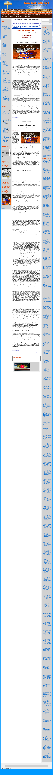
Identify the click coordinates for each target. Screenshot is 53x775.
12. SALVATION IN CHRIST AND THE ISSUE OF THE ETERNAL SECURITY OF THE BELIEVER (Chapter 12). (47, 531)
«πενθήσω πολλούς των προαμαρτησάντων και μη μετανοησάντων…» (47, 398)
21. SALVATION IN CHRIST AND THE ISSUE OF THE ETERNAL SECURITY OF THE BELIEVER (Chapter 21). (47, 480)
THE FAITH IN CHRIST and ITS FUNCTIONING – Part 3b (47, 637)
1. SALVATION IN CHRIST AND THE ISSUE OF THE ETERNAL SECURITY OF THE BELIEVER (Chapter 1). (47, 594)
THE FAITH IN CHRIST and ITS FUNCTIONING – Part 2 (47, 623)
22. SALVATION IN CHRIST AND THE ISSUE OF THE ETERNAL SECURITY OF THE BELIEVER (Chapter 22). (47, 474)
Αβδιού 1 (3, 54)
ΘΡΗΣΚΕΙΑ (4, 138)
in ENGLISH (5, 115)
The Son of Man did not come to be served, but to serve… (47, 46)
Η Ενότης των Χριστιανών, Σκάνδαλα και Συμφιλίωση (46, 359)
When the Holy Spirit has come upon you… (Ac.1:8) (47, 30)
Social (33, 14)
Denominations (45, 755)
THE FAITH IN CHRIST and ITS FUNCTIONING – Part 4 (47, 643)
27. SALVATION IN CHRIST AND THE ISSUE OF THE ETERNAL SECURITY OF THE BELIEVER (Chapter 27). (47, 446)
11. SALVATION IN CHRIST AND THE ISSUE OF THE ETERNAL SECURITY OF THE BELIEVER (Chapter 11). (47, 536)
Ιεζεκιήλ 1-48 (4, 48)
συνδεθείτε (23, 359)
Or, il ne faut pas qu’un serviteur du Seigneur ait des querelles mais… (47, 170)
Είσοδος (3, 208)
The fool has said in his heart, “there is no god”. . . (47, 68)
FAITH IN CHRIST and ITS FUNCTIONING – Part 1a (46, 610)
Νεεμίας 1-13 (4, 36)
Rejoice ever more (46, 85)
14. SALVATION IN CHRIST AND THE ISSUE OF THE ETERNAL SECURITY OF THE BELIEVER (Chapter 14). (47, 519)
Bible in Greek (41, 14)
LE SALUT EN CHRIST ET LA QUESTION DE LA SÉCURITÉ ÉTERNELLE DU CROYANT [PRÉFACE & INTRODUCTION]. (19, 24)
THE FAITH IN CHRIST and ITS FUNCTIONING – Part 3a (47, 630)
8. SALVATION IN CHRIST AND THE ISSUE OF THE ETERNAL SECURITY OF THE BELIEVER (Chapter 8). (47, 553)
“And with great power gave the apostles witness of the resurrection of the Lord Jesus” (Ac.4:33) (47, 154)
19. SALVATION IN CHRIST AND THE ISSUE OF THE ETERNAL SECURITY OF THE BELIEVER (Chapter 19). (47, 491)
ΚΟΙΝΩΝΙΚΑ (4, 139)
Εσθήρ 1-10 (4, 37)
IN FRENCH (5, 131)
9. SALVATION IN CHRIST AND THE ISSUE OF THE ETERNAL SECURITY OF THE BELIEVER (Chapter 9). (47, 548)
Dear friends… (45, 604)
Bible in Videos (47, 14)
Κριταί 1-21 (4, 29)
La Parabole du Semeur (47, 208)
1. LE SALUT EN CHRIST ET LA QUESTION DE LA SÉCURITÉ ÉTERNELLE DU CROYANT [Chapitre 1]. (34, 24)
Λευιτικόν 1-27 (4, 25)
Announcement (4, 16)
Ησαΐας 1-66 (4, 45)
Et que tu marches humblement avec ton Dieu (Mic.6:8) (46, 242)
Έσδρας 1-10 (4, 35)
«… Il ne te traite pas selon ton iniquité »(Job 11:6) (47, 280)
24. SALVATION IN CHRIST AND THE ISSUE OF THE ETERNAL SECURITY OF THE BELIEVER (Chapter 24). (47, 463)
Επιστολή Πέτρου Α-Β (6, 99)
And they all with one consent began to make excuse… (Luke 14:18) (47, 126)
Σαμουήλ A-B (4, 31)
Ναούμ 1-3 (4, 57)
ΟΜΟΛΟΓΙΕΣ (4, 140)
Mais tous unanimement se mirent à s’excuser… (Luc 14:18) (47, 179)
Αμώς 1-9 (4, 53)
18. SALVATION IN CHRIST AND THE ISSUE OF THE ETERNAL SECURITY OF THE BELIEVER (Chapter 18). (47, 497)
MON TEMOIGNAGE (46, 177)
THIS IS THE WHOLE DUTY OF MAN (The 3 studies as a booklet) (46, 33)
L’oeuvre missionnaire (46, 229)
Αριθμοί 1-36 (4, 26)
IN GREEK (5, 132)
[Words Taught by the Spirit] (26, 7)
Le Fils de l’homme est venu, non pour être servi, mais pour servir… (47, 199)
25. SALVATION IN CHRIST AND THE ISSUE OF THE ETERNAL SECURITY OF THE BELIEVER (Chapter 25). (47, 457)
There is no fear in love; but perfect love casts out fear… (47, 36)
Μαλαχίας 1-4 (4, 63)
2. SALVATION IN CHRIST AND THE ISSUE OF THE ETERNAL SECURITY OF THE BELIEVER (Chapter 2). (47, 588)
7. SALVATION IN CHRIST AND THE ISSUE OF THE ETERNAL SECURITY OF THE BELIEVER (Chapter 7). (47, 559)
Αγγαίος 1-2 (4, 61)
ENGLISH (4, 122)
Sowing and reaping (46, 83)
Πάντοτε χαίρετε (45, 323)
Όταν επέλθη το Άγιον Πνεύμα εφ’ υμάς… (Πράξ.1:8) (46, 325)
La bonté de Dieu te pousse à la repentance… (46, 223)
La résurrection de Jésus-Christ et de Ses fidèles (46, 206)
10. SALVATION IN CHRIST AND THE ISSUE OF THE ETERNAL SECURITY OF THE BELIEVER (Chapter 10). (47, 542)
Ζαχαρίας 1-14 (4, 62)
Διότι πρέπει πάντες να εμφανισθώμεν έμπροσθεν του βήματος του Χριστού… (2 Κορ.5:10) (47, 374)
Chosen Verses (10, 17)
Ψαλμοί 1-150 (4, 39)
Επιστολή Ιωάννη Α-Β (5, 100)
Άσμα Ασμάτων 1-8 (5, 43)
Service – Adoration (46, 162)
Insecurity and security (46, 97)
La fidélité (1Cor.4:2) (46, 216)
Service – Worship (46, 84)
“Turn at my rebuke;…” (46, 140)
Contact (36, 14)
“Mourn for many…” (46, 145)
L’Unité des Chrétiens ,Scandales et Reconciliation (46, 226)
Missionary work (45, 94)
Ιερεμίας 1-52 (4, 46)
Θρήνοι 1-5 (4, 47)
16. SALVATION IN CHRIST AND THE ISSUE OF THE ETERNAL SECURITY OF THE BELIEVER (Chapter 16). (47, 508)
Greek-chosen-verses (7, 120)
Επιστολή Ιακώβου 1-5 (6, 98)
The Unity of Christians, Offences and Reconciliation (47, 42)
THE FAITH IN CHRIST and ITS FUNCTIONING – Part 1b (47, 613)
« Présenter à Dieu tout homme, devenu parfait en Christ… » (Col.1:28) (47, 287)
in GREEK (5, 118)
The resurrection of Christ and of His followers (46, 51)
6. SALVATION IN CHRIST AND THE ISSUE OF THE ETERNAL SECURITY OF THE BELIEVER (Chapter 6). (47, 565)
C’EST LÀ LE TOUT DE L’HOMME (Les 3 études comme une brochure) (47, 252)
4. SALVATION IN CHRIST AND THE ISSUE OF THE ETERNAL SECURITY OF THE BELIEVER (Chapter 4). (47, 576)
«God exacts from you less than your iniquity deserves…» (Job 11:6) (47, 138)
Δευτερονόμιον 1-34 (5, 27)
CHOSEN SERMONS (18, 17)
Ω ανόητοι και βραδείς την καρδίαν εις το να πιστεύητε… (47, 293)
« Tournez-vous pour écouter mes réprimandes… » (46, 284)
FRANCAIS (4, 123)
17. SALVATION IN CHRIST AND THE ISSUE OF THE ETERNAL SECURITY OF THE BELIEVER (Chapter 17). (47, 503)
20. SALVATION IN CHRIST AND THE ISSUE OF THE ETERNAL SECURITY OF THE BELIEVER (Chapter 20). (47, 486)
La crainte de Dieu (46, 221)
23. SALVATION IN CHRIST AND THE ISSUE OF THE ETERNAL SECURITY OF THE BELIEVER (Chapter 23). (47, 469)
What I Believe (24, 14)
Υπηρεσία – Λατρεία (46, 300)
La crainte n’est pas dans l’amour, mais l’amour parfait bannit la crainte (47, 218)
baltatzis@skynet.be (15, 117)
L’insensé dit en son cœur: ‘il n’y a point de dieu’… (46, 231)
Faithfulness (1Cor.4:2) (47, 112)
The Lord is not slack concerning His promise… (46, 61)
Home (3, 14)
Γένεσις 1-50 (4, 22)
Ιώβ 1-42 (3, 38)
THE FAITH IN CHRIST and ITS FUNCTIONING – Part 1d (47, 620)
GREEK (3, 124)
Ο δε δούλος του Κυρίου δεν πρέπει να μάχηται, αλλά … (47, 334)
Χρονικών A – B (5, 34)
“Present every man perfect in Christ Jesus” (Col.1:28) (47, 142)
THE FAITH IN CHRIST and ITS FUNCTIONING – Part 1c (47, 616)
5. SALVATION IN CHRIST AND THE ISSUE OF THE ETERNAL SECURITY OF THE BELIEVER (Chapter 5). (47, 570)
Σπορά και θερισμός (46, 317)
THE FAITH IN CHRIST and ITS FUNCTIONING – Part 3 (47, 626)
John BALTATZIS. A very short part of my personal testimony (47, 753)
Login (6, 765)
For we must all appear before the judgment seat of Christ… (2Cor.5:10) (47, 106)
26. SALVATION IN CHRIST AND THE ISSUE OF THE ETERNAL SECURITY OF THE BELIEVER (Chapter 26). (47, 452)
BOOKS (3, 112)
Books (29, 14)
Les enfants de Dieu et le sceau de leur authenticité (47, 189)
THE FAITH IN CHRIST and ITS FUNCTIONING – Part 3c (47, 640)
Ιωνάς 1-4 (4, 55)
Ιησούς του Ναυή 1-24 (6, 28)
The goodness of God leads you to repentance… (46, 65)
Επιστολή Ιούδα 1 (5, 101)
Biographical (17, 15)
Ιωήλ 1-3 (3, 52)
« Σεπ (3, 157)
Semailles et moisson (46, 163)
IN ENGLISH (5, 130)
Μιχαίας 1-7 (4, 56)
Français (9, 14)
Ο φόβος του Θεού (46, 327)
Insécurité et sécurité (46, 238)
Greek (14, 14)
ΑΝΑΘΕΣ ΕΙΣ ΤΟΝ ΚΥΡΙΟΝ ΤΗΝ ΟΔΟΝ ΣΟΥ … (46, 386)
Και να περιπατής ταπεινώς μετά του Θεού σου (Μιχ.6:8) (47, 340)
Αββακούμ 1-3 (4, 44)
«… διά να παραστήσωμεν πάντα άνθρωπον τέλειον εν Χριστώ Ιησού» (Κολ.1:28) (46, 422)
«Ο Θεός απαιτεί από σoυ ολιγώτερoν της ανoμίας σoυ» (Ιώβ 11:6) (47, 402)
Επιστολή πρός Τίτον (5, 93)
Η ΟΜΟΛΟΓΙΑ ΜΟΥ (46, 355)
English (6, 14)
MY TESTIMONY (27, 17)
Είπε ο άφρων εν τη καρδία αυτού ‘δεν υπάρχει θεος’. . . (46, 369)
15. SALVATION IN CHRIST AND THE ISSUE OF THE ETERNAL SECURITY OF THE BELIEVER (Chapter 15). (47, 514)
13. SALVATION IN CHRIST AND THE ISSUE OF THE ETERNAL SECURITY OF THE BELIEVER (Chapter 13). (47, 525)
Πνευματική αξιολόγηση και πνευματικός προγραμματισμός (47, 319)
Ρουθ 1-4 (3, 30)
